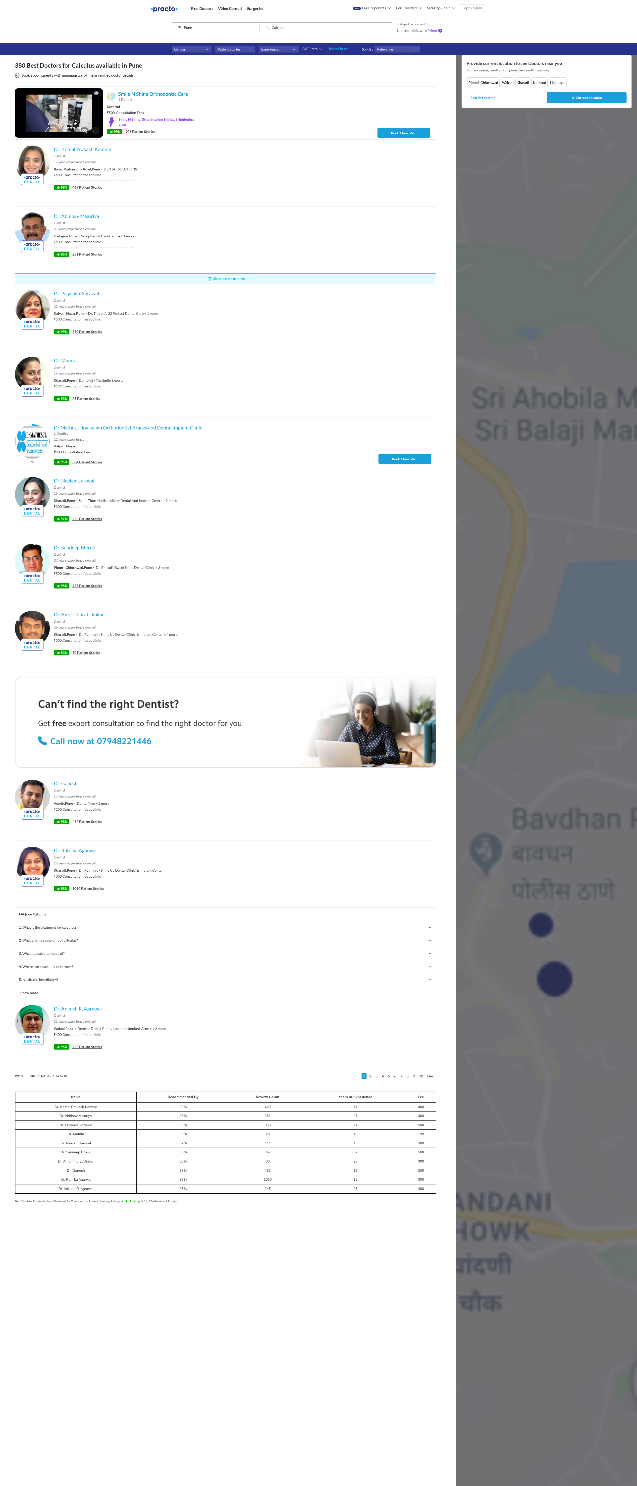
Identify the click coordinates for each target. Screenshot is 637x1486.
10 (421, 1076)
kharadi (523, 82)
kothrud (539, 82)
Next (431, 1076)
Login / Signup (472, 8)
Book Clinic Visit (404, 133)
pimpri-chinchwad (483, 82)
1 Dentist (61, 433)
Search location (483, 98)
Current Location (589, 98)
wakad (507, 82)
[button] (192, 49)
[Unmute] (85, 131)
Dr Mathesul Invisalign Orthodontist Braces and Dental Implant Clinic (128, 427)
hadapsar (557, 82)
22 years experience (69, 439)
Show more (29, 993)
